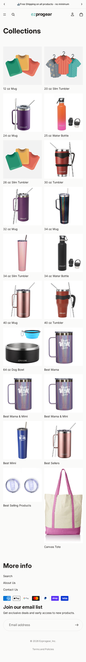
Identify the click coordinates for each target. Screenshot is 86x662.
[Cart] (81, 14)
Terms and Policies (43, 649)
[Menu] (4, 14)
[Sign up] (77, 625)
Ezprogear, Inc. (47, 641)
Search (7, 575)
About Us (9, 582)
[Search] (13, 14)
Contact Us (10, 589)
